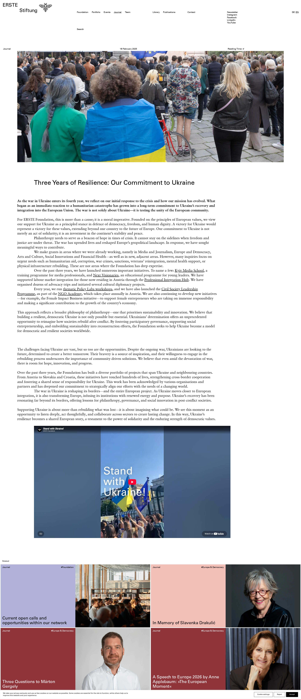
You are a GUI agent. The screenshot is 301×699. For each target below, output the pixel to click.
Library (156, 12)
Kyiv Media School (189, 270)
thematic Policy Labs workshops (87, 289)
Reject (279, 694)
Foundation (82, 12)
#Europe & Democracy (212, 567)
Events (107, 12)
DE (293, 12)
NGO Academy (70, 293)
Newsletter (232, 12)
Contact (191, 12)
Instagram (232, 15)
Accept (292, 694)
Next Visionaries (106, 275)
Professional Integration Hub (166, 279)
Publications (169, 12)
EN (297, 12)
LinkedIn (231, 20)
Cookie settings (263, 694)
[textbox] (126, 29)
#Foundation (67, 567)
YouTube (231, 23)
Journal (117, 12)
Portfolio (96, 12)
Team (127, 12)
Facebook (232, 18)
